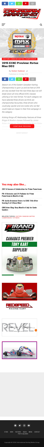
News (11, 432)
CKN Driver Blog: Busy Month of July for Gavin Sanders (19, 208)
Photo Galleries (23, 434)
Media (30, 432)
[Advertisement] (22, 157)
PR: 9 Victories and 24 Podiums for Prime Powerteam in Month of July (18, 195)
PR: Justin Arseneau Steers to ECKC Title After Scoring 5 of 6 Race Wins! (20, 202)
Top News (15, 218)
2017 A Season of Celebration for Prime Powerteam (22, 189)
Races (25, 432)
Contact (37, 432)
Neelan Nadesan (18, 71)
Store (6, 432)
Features (18, 432)
